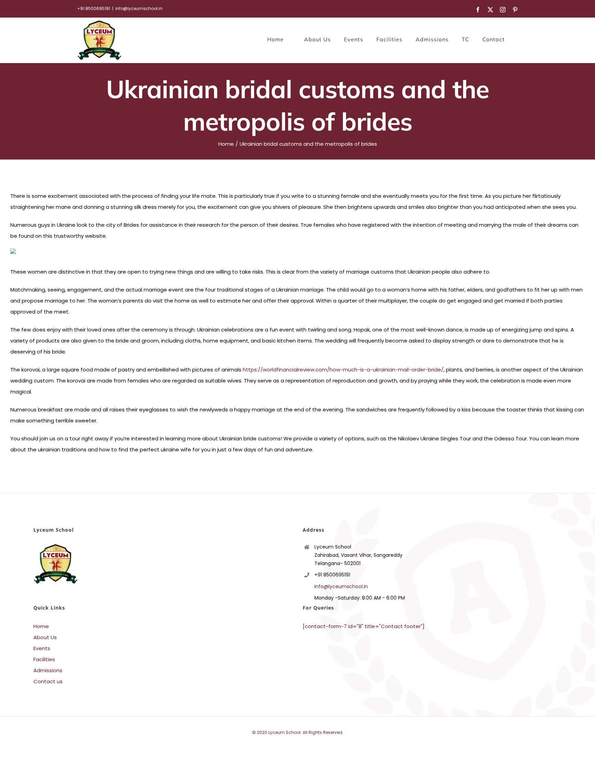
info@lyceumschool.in (139, 8)
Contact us (48, 681)
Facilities (44, 659)
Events (41, 648)
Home (41, 626)
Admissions (47, 670)
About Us (45, 637)
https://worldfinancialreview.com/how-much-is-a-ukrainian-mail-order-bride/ (343, 369)
